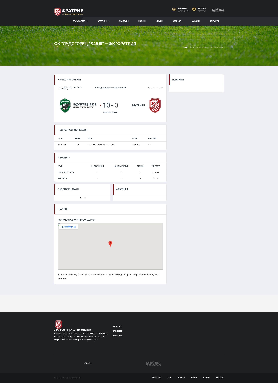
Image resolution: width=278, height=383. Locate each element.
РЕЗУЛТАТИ (181, 378)
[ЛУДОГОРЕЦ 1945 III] (65, 105)
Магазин (196, 21)
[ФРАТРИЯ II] (155, 105)
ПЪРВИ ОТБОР (79, 21)
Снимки (159, 21)
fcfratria (202, 11)
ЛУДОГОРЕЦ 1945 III (66, 172)
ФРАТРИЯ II (102, 21)
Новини (142, 21)
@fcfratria (183, 11)
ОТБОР (169, 378)
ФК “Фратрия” (156, 378)
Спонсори (177, 21)
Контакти (214, 21)
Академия (124, 21)
